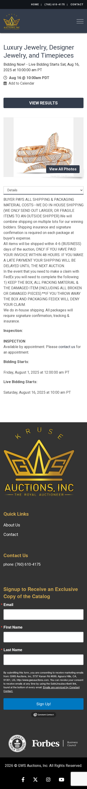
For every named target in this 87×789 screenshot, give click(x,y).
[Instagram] (48, 780)
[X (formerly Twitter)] (35, 780)
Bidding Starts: (16, 362)
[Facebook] (23, 780)
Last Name (12, 650)
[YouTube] (61, 780)
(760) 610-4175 (55, 4)
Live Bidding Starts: (20, 382)
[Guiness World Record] (17, 743)
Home (35, 4)
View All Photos (63, 169)
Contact (77, 4)
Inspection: (13, 330)
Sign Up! (43, 703)
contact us (66, 347)
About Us (11, 525)
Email (8, 604)
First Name (13, 627)
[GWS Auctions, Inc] (11, 21)
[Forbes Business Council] (55, 743)
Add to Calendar (21, 83)
